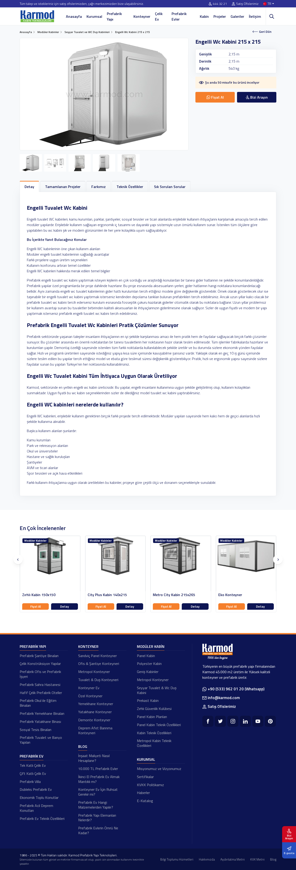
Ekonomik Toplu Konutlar (39, 797)
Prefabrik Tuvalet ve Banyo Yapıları (41, 740)
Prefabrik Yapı (114, 16)
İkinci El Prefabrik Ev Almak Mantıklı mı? (99, 779)
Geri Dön (265, 31)
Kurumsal (94, 16)
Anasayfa (74, 16)
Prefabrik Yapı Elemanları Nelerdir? (97, 817)
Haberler (143, 792)
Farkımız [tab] (98, 186)
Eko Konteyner (230, 594)
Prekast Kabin (148, 700)
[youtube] (257, 721)
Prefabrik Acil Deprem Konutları (36, 808)
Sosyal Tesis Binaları (35, 729)
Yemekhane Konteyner (95, 703)
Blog (82, 746)
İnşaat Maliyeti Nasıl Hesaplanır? (94, 758)
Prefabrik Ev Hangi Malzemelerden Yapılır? (95, 805)
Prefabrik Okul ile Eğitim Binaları (38, 703)
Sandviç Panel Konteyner (97, 655)
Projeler (219, 16)
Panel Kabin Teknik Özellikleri (159, 725)
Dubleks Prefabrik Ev (36, 789)
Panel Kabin (146, 655)
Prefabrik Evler (179, 16)
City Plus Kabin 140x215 (107, 594)
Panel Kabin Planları (152, 716)
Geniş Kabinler (147, 671)
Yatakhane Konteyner (95, 712)
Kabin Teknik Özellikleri (154, 733)
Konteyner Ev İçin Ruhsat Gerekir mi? (98, 792)
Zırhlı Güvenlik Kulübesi (154, 708)
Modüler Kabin (150, 646)
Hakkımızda (207, 859)
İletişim (255, 16)
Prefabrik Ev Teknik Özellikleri (42, 818)
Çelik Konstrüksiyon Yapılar (40, 663)
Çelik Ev (159, 16)
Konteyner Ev (88, 688)
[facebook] (207, 721)
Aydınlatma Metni (232, 859)
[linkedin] (245, 721)
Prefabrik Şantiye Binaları (39, 655)
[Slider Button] (18, 559)
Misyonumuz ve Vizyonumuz (159, 768)
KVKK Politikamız (150, 785)
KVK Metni (257, 859)
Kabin (204, 16)
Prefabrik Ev (31, 756)
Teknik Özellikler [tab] (130, 186)
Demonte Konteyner (94, 720)
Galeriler (237, 16)
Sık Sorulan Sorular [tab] (169, 186)
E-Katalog (145, 800)
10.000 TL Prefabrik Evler (98, 768)
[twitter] (220, 721)
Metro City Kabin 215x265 (174, 594)
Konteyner (141, 16)
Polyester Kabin (149, 663)
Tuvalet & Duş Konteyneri (98, 679)
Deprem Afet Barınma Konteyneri (95, 730)
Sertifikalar (145, 776)
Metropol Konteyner (94, 671)
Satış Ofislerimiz (247, 4)
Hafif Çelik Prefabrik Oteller (41, 692)
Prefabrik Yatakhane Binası (40, 721)
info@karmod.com (224, 698)
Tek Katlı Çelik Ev (33, 765)
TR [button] (269, 4)
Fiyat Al (35, 606)
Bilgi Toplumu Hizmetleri (176, 859)
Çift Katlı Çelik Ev (33, 773)
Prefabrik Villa (30, 781)
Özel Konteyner (90, 696)
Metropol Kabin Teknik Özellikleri (154, 743)
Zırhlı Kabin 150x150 (39, 594)
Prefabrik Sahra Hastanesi (40, 684)
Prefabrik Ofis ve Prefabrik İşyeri (40, 674)
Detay (64, 606)
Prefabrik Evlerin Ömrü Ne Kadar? (98, 830)
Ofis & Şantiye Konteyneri (98, 663)
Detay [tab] (29, 186)
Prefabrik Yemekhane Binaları (42, 713)
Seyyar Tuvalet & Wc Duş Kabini (156, 690)
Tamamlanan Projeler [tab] (62, 186)
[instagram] (232, 721)
